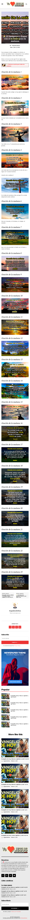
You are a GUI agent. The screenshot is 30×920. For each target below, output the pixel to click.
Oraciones (15, 33)
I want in (14, 642)
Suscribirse (14, 908)
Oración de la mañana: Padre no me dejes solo (21, 596)
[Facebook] (10, 627)
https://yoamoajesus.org (15, 613)
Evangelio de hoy (5, 889)
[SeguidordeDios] (15, 605)
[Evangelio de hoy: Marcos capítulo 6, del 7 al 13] (5, 703)
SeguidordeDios (16, 45)
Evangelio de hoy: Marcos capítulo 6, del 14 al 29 (15, 759)
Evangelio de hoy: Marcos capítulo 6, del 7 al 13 (14, 784)
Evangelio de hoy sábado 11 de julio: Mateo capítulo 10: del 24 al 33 (8, 596)
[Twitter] (13, 627)
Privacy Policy (17, 645)
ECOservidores (24, 918)
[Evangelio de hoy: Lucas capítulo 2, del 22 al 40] (5, 717)
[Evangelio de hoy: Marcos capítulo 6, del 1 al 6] (5, 710)
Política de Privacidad (16, 911)
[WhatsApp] (19, 627)
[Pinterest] (16, 627)
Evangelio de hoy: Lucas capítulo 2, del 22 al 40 (19, 717)
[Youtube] (14, 875)
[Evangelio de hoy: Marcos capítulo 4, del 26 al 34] (5, 724)
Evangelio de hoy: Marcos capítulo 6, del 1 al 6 (19, 710)
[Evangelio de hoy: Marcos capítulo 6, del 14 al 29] (5, 696)
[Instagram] (6, 875)
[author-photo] (2, 761)
